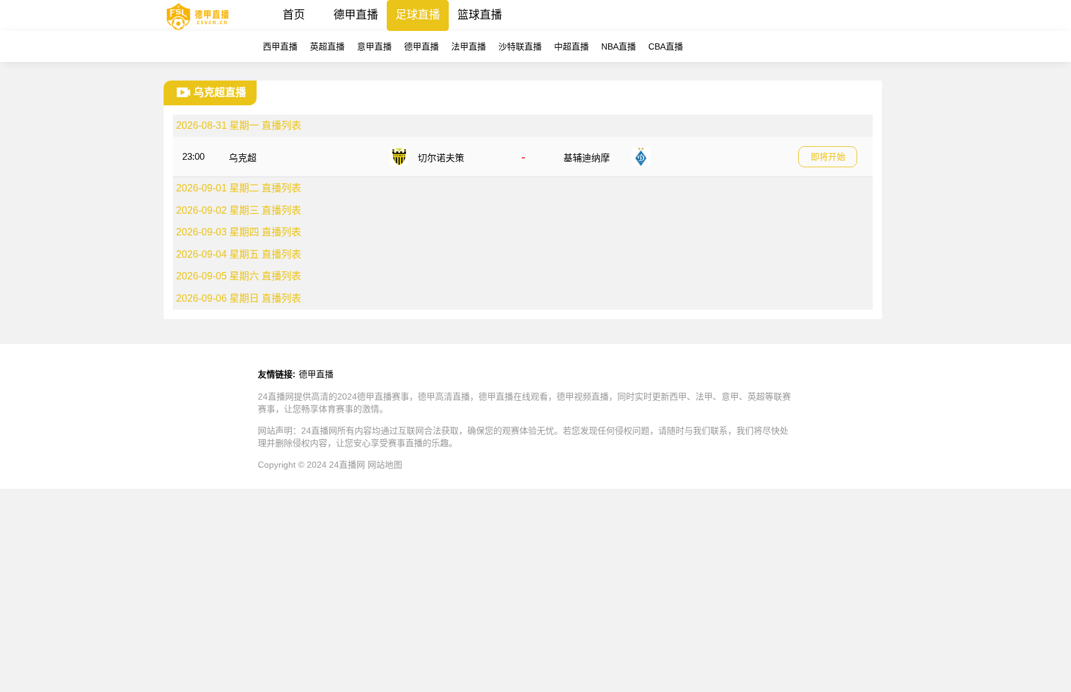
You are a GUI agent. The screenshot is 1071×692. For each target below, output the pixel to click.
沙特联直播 (520, 46)
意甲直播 (374, 46)
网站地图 (385, 465)
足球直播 (417, 15)
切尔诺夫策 (441, 157)
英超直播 (327, 46)
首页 (294, 15)
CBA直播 (665, 46)
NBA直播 (618, 46)
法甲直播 (468, 46)
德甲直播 (355, 15)
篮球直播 (479, 15)
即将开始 (828, 157)
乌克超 (243, 157)
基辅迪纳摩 (586, 157)
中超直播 (571, 46)
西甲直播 (280, 46)
